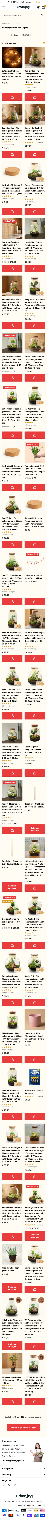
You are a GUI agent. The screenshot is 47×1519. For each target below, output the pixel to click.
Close (42, 725)
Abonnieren (13, 790)
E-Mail (7, 775)
